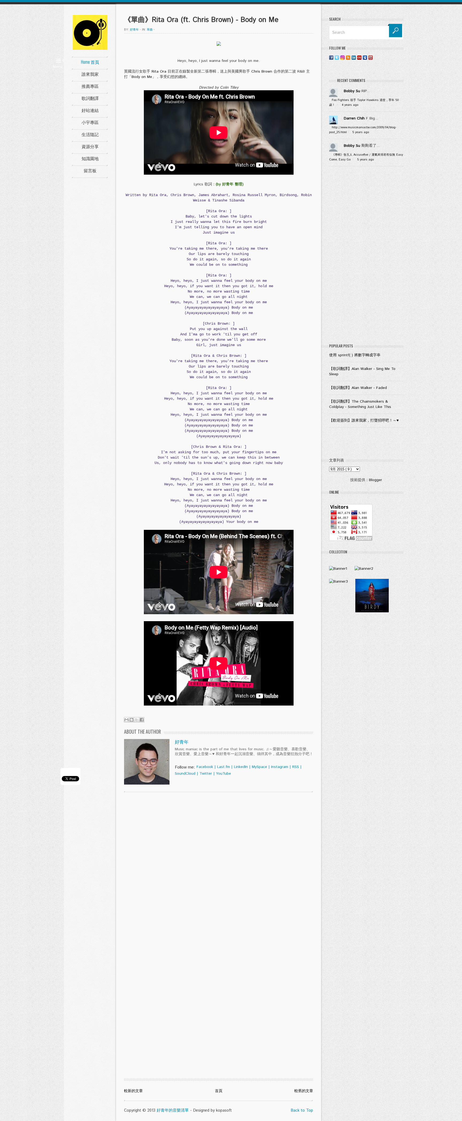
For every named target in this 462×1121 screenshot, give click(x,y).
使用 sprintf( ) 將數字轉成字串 (354, 355)
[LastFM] (359, 57)
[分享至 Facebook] (141, 719)
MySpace (259, 767)
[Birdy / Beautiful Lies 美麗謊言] (372, 611)
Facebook (205, 767)
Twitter (205, 773)
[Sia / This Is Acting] (338, 581)
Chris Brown (261, 71)
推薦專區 (90, 86)
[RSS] (348, 57)
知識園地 (90, 158)
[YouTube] (370, 57)
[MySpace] (365, 57)
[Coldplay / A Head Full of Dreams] (364, 568)
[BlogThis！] (131, 719)
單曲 (150, 30)
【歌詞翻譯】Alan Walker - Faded (358, 388)
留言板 (90, 170)
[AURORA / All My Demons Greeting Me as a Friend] (338, 568)
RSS (295, 767)
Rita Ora (159, 71)
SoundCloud (185, 773)
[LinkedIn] (354, 57)
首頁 (218, 1091)
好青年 (181, 742)
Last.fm (223, 767)
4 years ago (350, 105)
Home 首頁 (90, 62)
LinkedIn (241, 767)
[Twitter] (337, 57)
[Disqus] (218, 865)
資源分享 (90, 146)
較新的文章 (133, 1091)
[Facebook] (331, 57)
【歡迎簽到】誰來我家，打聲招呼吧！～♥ (364, 420)
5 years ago (360, 132)
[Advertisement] (366, 256)
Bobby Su (352, 91)
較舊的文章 (303, 1091)
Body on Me (142, 77)
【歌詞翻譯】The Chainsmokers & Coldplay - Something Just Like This (360, 404)
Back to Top (302, 1110)
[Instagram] (342, 57)
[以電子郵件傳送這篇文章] (126, 719)
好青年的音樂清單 (173, 1110)
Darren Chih (354, 118)
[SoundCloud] (376, 57)
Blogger (375, 480)
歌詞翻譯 (90, 98)
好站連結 (90, 110)
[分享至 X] (136, 719)
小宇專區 (90, 122)
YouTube (223, 773)
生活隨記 (90, 134)
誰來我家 (90, 74)
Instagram (279, 767)
